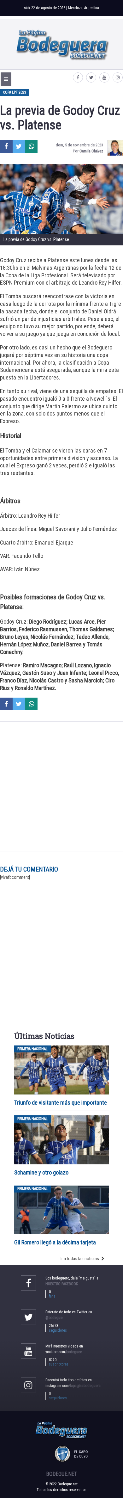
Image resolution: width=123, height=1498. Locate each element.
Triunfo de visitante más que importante (60, 1102)
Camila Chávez (91, 151)
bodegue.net (61, 1474)
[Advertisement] (61, 786)
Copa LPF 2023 (14, 92)
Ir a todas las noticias (80, 1258)
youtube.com (63, 1352)
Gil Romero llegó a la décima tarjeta (55, 1242)
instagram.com (73, 1386)
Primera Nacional (32, 1049)
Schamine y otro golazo (41, 1172)
